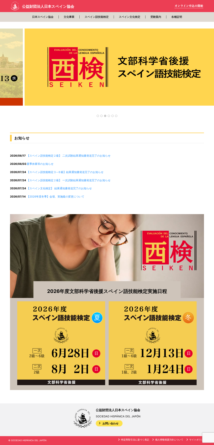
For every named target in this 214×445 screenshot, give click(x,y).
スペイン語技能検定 (97, 16)
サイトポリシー (197, 439)
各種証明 (176, 16)
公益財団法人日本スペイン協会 (48, 6)
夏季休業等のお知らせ (40, 163)
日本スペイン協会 (43, 16)
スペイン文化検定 (129, 16)
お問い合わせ (110, 423)
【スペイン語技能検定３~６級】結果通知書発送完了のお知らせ (65, 172)
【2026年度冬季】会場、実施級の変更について (55, 196)
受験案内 (155, 16)
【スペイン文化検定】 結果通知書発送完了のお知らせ (59, 188)
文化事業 (69, 16)
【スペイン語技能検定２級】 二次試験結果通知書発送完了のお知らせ (69, 155)
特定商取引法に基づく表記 (135, 439)
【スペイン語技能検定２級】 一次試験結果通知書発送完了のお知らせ (69, 180)
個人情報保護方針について (169, 439)
